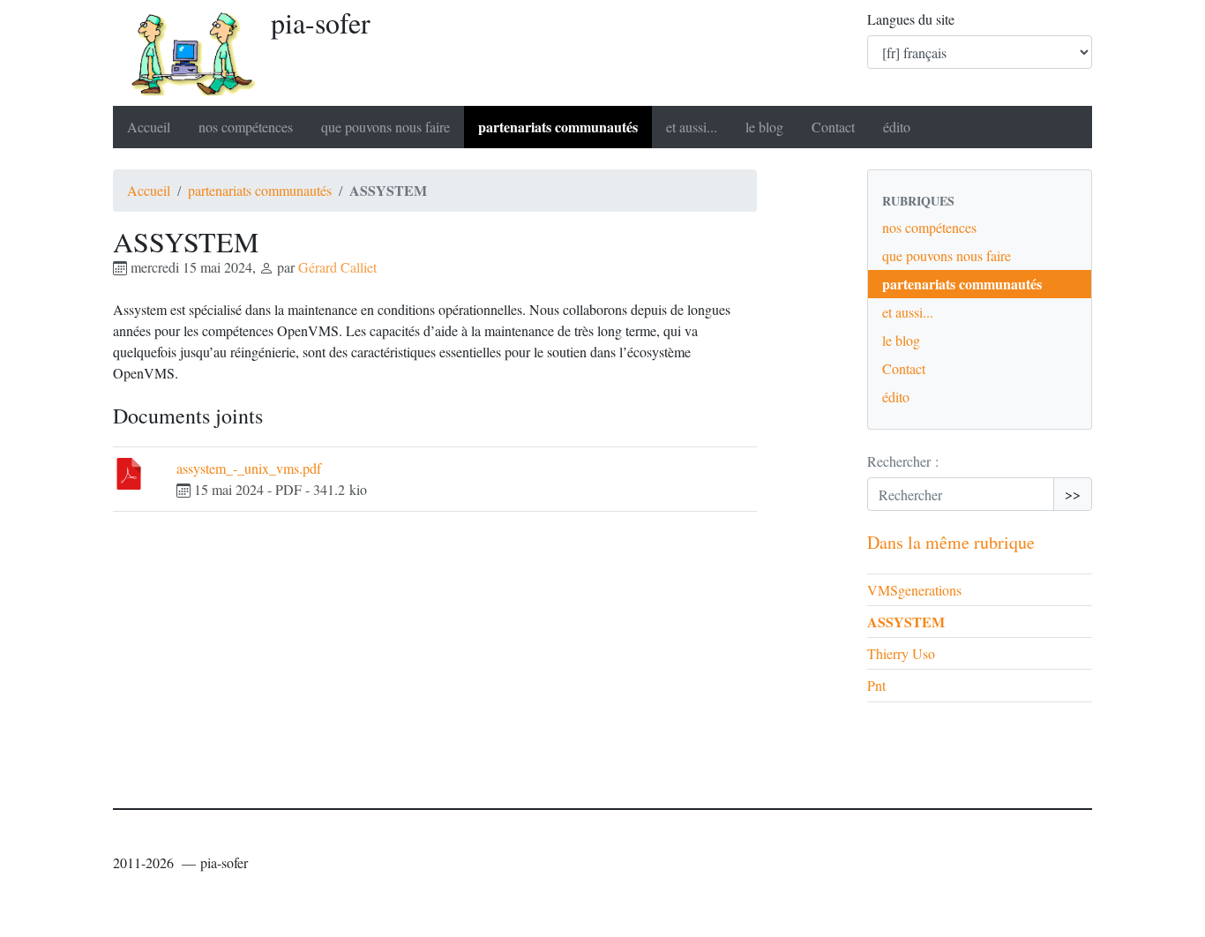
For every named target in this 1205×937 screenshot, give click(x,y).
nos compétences (245, 126)
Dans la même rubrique (951, 542)
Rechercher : (903, 461)
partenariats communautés (558, 126)
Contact (833, 126)
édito (896, 126)
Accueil (148, 126)
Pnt (876, 685)
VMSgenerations (914, 590)
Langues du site (910, 19)
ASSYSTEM (906, 621)
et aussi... (691, 126)
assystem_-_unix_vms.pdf (248, 468)
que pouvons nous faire (385, 126)
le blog (764, 126)
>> (1073, 493)
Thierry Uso (901, 653)
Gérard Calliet (337, 267)
